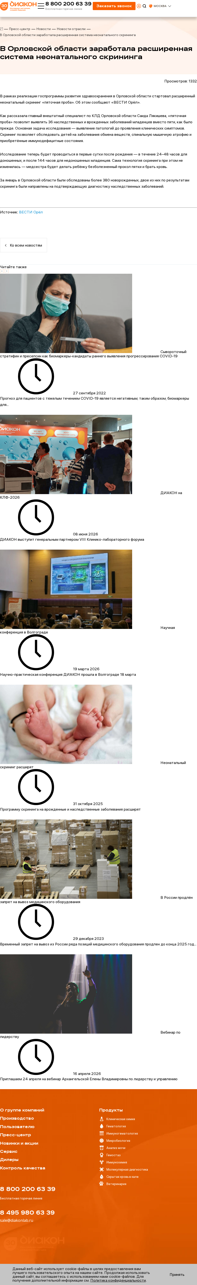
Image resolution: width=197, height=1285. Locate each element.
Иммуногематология (122, 1133)
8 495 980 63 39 (27, 1212)
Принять (177, 1274)
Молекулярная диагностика (127, 1169)
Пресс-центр (19, 29)
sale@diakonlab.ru (16, 1220)
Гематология (116, 1126)
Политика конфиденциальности (118, 1280)
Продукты (111, 1110)
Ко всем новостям (25, 245)
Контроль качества (22, 1168)
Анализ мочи (115, 1148)
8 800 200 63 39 (68, 3)
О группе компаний (22, 1110)
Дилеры (9, 1159)
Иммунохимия (116, 1162)
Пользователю (17, 1126)
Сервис (9, 1151)
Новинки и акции (19, 1143)
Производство (17, 1118)
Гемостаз (113, 1155)
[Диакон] (1, 29)
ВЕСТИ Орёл (31, 212)
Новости (44, 29)
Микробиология (118, 1140)
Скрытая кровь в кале (122, 1177)
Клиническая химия (120, 1119)
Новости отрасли (71, 29)
